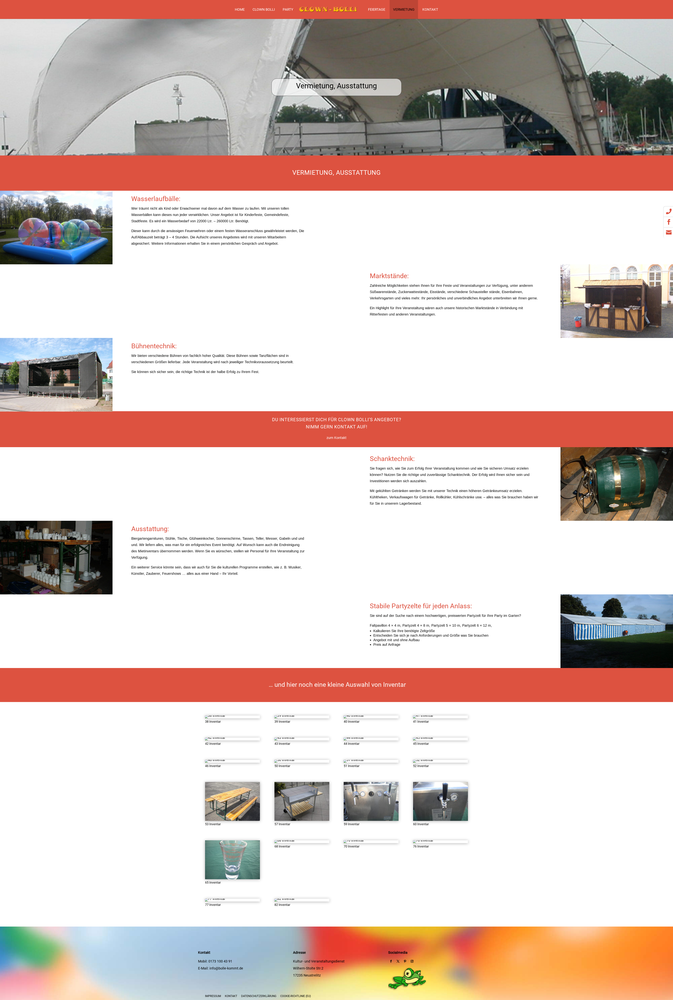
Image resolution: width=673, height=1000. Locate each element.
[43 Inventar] (284, 737)
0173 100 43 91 (220, 961)
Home (240, 9)
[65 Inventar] (232, 878)
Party (288, 9)
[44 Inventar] (354, 737)
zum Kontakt (336, 438)
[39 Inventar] (284, 715)
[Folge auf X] (398, 961)
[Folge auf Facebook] (391, 961)
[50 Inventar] (284, 760)
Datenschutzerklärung (258, 996)
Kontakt (430, 9)
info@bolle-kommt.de (226, 968)
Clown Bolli (264, 9)
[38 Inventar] (215, 715)
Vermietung (403, 9)
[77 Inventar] (215, 899)
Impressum (213, 996)
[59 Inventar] (371, 820)
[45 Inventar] (423, 737)
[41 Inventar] (423, 715)
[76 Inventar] (423, 840)
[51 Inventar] (354, 760)
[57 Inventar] (301, 820)
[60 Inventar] (440, 820)
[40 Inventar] (354, 715)
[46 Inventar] (215, 760)
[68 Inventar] (284, 840)
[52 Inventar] (423, 760)
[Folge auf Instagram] (412, 961)
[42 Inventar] (215, 737)
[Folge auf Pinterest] (405, 961)
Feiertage (376, 9)
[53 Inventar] (232, 820)
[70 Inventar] (354, 840)
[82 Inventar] (284, 899)
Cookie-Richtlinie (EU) (295, 996)
